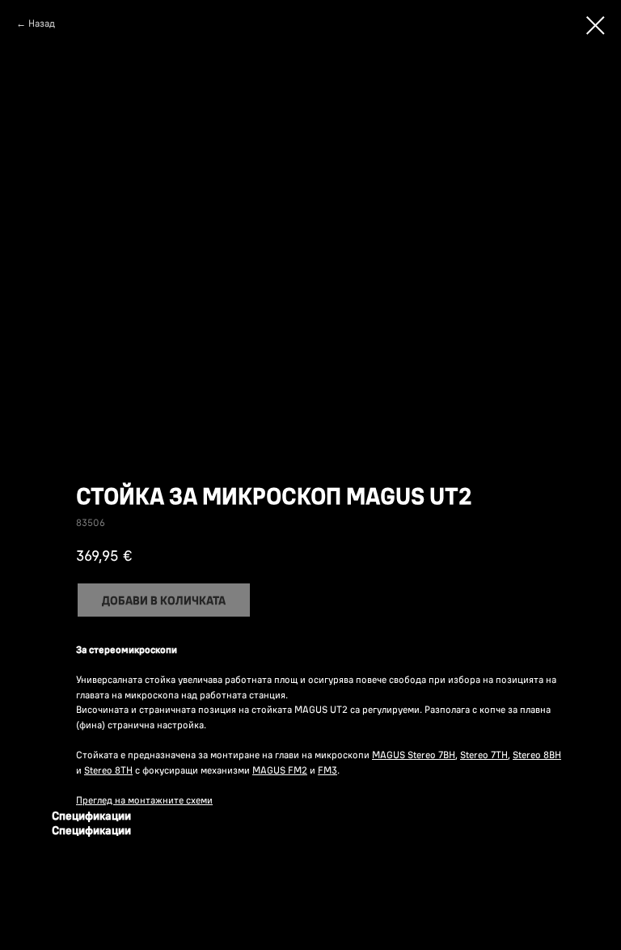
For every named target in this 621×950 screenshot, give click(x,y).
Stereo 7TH (484, 755)
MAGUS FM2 (279, 770)
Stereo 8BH (537, 755)
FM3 (327, 770)
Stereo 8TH (108, 770)
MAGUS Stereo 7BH (413, 755)
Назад (41, 23)
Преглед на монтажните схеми (144, 800)
